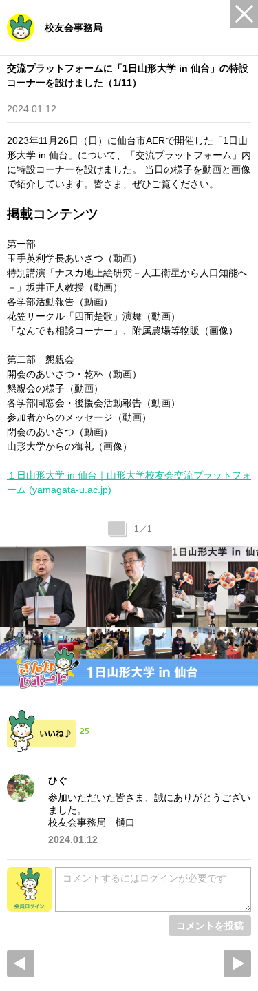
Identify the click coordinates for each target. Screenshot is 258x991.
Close (244, 14)
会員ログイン (29, 889)
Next (237, 963)
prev (20, 963)
